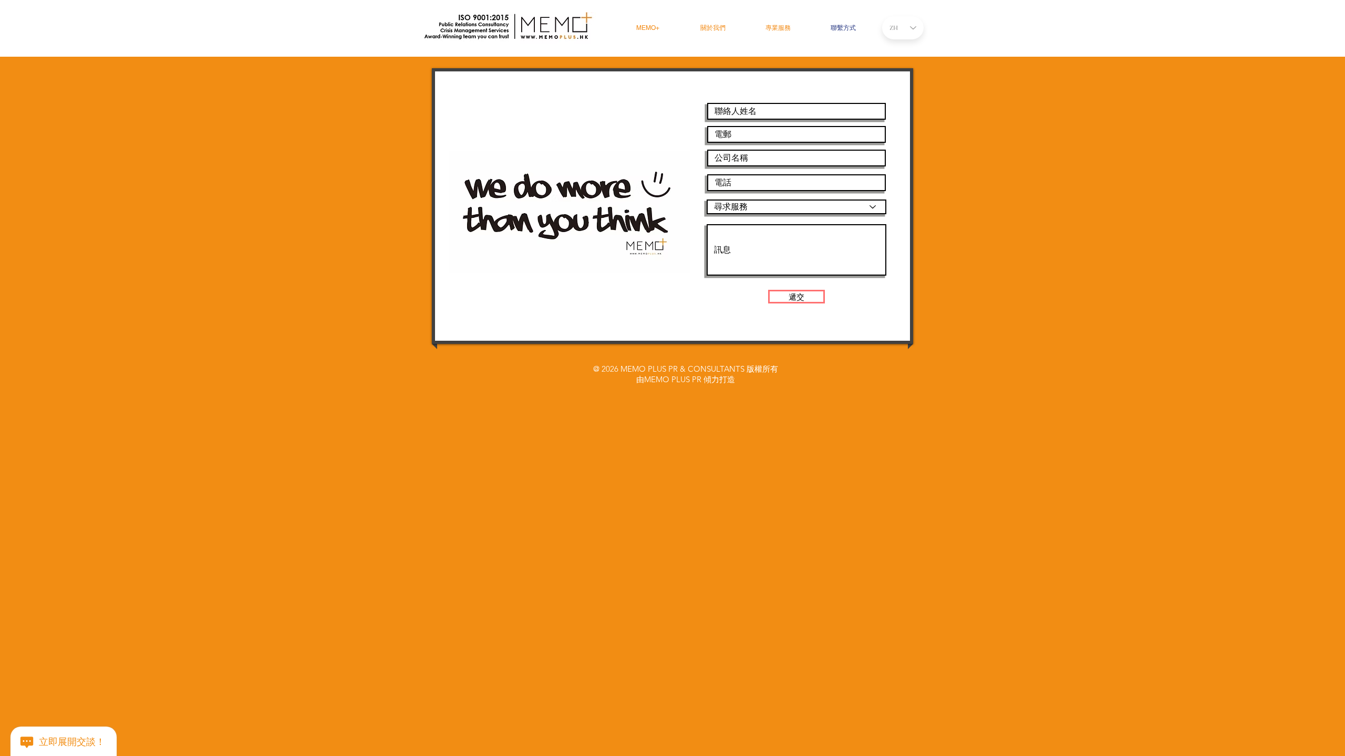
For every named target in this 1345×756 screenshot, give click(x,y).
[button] (778, 28)
